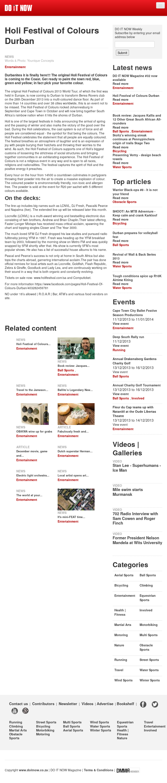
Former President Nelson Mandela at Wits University (137, 540)
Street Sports (149, 659)
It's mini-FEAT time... (71, 517)
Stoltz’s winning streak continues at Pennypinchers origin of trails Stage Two (134, 139)
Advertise (105, 703)
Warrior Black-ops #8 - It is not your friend (135, 192)
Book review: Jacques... (74, 366)
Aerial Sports (124, 575)
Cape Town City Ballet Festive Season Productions (135, 312)
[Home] (18, 8)
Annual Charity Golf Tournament (137, 385)
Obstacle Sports (125, 202)
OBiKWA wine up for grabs (34, 431)
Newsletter (68, 703)
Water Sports (122, 167)
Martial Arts (122, 624)
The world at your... (29, 495)
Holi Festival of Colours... (33, 344)
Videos (87, 703)
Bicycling (120, 151)
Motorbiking (149, 624)
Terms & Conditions (98, 770)
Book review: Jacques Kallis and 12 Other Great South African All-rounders (137, 119)
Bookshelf (125, 703)
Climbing (146, 585)
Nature (119, 645)
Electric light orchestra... (32, 475)
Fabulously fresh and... (73, 431)
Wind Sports (123, 680)
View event (121, 323)
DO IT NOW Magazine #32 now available (135, 78)
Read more (121, 83)
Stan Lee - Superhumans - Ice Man (137, 468)
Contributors (43, 703)
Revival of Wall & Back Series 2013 (134, 256)
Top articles (132, 181)
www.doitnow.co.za (33, 770)
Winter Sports (150, 680)
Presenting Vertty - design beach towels (137, 157)
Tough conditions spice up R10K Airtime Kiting (137, 278)
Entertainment (15, 67)
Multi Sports (149, 635)
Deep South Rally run (128, 337)
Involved (138, 398)
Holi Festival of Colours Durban (136, 95)
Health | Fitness (120, 612)
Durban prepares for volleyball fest (135, 235)
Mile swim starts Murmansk (128, 492)
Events (124, 302)
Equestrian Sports (148, 597)
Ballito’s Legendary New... (75, 390)
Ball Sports (66, 370)
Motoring (121, 635)
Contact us (18, 703)
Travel (118, 670)
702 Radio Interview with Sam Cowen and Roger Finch (135, 518)
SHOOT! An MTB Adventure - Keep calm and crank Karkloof (135, 213)
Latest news (132, 67)
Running (119, 350)
